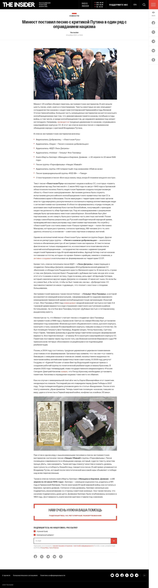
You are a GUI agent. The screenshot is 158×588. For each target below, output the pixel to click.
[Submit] (114, 541)
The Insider (74, 32)
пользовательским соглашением (62, 546)
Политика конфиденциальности (52, 575)
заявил (64, 371)
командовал (70, 303)
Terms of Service (53, 547)
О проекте (6, 575)
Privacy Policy (44, 547)
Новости (74, 16)
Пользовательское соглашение (25, 575)
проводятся (63, 122)
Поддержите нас (118, 4)
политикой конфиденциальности (84, 546)
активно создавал (42, 258)
